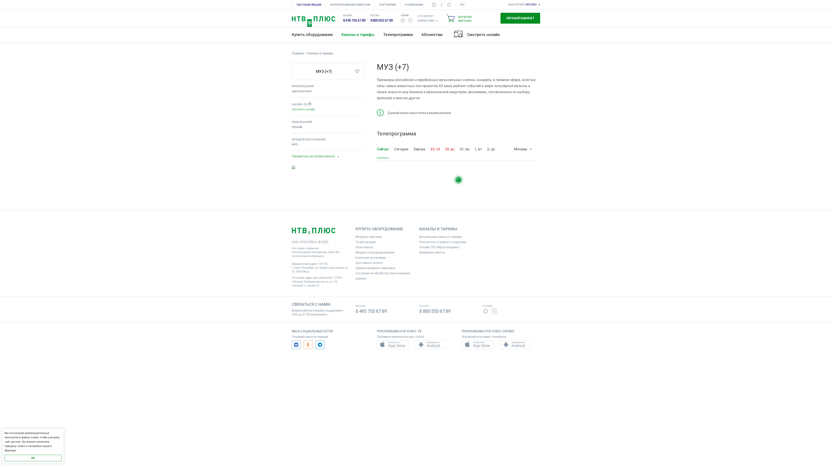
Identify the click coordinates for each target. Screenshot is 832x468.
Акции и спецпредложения (375, 252)
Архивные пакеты (432, 252)
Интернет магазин (465, 18)
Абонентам (431, 34)
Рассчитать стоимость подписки (442, 242)
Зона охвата (364, 247)
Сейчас (383, 149)
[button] (403, 20)
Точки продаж (366, 242)
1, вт (478, 149)
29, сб (435, 149)
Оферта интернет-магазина (375, 268)
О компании (414, 4)
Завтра (419, 149)
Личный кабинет (520, 18)
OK (33, 458)
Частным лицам (308, 4)
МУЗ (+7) (324, 71)
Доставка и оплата (369, 263)
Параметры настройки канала (313, 156)
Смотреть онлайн (483, 34)
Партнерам (387, 4)
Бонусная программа (371, 257)
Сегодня (401, 149)
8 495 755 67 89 (354, 20)
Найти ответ (426, 20)
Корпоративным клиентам (350, 4)
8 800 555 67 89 (381, 20)
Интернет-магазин (369, 237)
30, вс (450, 149)
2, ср (491, 149)
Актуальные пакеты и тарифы (440, 237)
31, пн (464, 149)
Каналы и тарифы (357, 34)
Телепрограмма (398, 34)
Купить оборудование (312, 34)
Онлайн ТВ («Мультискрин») (439, 247)
